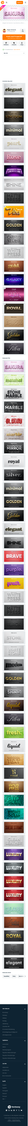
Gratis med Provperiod (14, 37)
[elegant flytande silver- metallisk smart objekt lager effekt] (13, 347)
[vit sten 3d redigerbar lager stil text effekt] (13, 636)
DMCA (4, 1046)
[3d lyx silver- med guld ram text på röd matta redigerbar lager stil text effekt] (13, 894)
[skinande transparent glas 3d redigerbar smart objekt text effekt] (13, 908)
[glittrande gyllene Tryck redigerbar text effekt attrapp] (13, 677)
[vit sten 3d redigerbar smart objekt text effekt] (13, 650)
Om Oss (4, 1072)
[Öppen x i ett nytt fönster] (18, 1109)
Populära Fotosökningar (8, 1054)
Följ (23, 31)
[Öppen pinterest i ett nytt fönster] (13, 1109)
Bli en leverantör (6, 1075)
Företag (4, 1020)
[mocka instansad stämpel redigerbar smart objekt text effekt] (13, 826)
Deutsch (4, 1093)
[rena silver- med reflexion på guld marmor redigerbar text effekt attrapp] (13, 447)
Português (5, 1090)
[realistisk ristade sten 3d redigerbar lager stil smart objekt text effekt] (13, 238)
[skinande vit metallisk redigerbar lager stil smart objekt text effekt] (13, 183)
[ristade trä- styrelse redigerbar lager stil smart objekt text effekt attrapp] (13, 758)
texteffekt (6, 975)
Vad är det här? (17, 49)
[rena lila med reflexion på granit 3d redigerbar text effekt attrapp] (13, 569)
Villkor (9, 1119)
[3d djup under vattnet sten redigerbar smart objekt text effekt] (13, 799)
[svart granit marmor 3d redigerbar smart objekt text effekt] (13, 102)
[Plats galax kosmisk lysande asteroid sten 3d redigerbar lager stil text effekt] (13, 279)
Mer (3, 1098)
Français (4, 1095)
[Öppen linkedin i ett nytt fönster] (11, 1109)
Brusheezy (5, 1012)
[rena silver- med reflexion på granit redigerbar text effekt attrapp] (13, 474)
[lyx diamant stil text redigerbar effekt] (13, 293)
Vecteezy (4, 1014)
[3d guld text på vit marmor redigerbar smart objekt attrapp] (13, 433)
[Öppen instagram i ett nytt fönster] (8, 1109)
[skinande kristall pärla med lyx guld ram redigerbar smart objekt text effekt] (13, 143)
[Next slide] (21, 975)
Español (4, 1087)
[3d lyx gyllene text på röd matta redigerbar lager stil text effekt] (13, 881)
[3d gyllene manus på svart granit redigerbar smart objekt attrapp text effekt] (13, 334)
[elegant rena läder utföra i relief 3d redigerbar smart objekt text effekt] (13, 840)
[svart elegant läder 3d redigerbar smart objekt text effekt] (13, 948)
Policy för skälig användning (13, 1120)
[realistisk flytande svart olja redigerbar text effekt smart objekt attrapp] (13, 745)
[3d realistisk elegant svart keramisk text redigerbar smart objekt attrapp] (13, 542)
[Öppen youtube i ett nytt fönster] (21, 1109)
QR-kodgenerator (7, 1034)
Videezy (4, 1017)
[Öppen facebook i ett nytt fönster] (6, 1109)
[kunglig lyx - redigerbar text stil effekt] (13, 308)
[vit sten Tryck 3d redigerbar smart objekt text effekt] (13, 251)
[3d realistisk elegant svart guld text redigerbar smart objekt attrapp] (13, 88)
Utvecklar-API (5, 1026)
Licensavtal (5, 1043)
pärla (14, 975)
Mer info (6, 52)
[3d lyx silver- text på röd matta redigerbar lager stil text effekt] (13, 867)
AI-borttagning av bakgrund (9, 1031)
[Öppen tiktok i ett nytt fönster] (16, 1109)
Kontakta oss (5, 1069)
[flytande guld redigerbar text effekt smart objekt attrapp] (13, 704)
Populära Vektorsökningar (9, 1052)
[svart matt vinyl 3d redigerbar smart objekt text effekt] (13, 197)
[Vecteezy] (2, 2)
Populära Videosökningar (9, 1057)
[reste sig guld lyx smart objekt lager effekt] (13, 156)
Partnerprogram (6, 1049)
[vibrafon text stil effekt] (13, 211)
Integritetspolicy (15, 1119)
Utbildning (5, 1023)
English (4, 1084)
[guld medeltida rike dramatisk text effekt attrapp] (13, 115)
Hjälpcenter (5, 1066)
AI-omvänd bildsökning (8, 1028)
